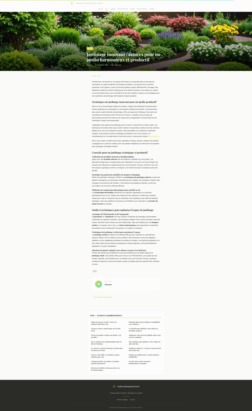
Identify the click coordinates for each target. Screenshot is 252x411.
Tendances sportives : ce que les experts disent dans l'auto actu (145, 349)
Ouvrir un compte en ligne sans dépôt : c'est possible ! (106, 336)
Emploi (132, 9)
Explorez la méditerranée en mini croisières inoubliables (144, 356)
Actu (106, 9)
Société (151, 9)
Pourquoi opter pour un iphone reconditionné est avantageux (144, 323)
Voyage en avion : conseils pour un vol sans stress (105, 330)
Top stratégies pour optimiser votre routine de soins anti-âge (145, 343)
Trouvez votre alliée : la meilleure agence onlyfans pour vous (105, 356)
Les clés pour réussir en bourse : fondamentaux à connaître (140, 362)
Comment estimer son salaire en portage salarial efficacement (105, 362)
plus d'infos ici (153, 136)
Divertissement (123, 9)
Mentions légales (122, 399)
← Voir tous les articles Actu (102, 297)
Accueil (100, 9)
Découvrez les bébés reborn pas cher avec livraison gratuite (105, 369)
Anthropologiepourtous (128, 386)
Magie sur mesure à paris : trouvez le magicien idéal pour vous (104, 323)
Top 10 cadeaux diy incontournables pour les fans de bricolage (106, 343)
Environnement (142, 9)
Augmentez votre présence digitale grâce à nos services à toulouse (145, 336)
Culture (113, 9)
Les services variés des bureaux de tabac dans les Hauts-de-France (107, 349)
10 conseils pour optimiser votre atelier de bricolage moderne (143, 330)
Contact (132, 399)
